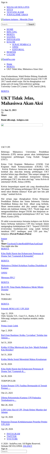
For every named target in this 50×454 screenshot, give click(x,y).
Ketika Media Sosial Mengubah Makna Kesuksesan (24, 359)
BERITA (11, 34)
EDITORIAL (18, 49)
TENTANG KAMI (15, 12)
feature (4, 238)
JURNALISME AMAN (17, 14)
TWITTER (12, 436)
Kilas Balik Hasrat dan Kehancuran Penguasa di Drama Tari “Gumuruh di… (22, 370)
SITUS (10, 9)
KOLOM (11, 42)
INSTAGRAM (13, 434)
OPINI (15, 47)
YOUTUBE (12, 439)
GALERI (11, 54)
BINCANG (12, 32)
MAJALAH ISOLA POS (18, 7)
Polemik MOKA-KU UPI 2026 (15, 308)
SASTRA (11, 37)
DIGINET (27, 446)
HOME (10, 29)
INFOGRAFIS (13, 39)
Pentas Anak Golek (9, 326)
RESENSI (11, 52)
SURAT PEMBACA (21, 44)
